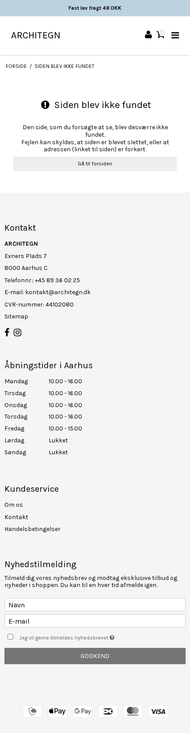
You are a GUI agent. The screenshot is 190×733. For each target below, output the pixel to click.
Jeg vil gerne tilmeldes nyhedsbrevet (83, 636)
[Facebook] (6, 333)
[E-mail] (95, 621)
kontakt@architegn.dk (58, 292)
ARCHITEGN (36, 35)
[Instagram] (17, 333)
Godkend (95, 656)
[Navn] (95, 604)
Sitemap (16, 316)
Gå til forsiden (95, 164)
